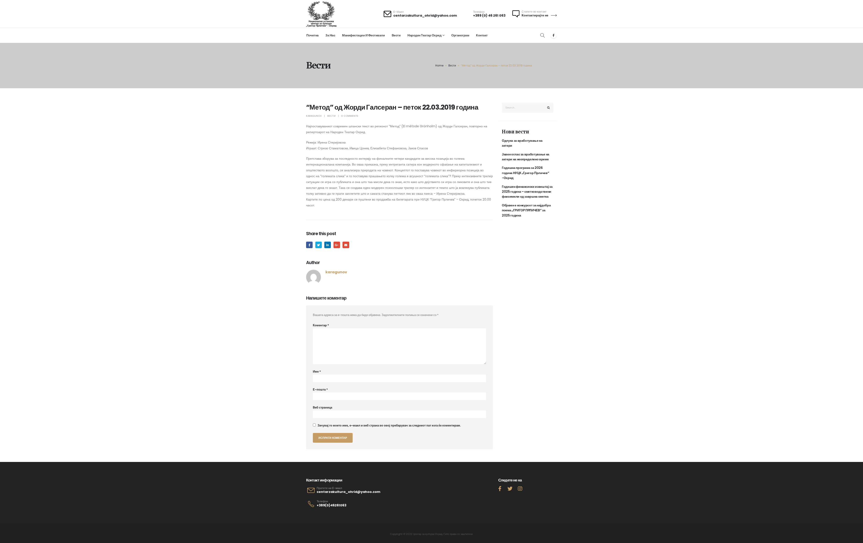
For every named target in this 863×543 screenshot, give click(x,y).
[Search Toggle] (542, 35)
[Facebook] (553, 35)
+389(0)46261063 (331, 505)
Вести (396, 35)
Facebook (309, 245)
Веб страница (322, 407)
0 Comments (349, 116)
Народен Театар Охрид (424, 35)
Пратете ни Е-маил (329, 488)
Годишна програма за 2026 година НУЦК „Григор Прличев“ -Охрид (525, 173)
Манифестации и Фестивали (363, 35)
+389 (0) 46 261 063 (489, 15)
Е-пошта (320, 389)
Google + (337, 245)
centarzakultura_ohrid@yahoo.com (425, 15)
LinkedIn (327, 245)
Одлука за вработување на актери (522, 143)
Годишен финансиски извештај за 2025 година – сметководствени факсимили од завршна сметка (527, 191)
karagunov (314, 116)
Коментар (321, 325)
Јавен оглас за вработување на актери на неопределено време (525, 156)
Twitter (318, 245)
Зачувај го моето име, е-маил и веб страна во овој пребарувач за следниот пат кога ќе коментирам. (389, 425)
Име (317, 371)
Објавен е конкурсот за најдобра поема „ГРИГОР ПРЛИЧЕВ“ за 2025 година (526, 210)
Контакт (482, 35)
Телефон (322, 501)
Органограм (460, 35)
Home (439, 65)
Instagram (520, 488)
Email (346, 245)
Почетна (312, 35)
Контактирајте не (535, 15)
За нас (330, 35)
